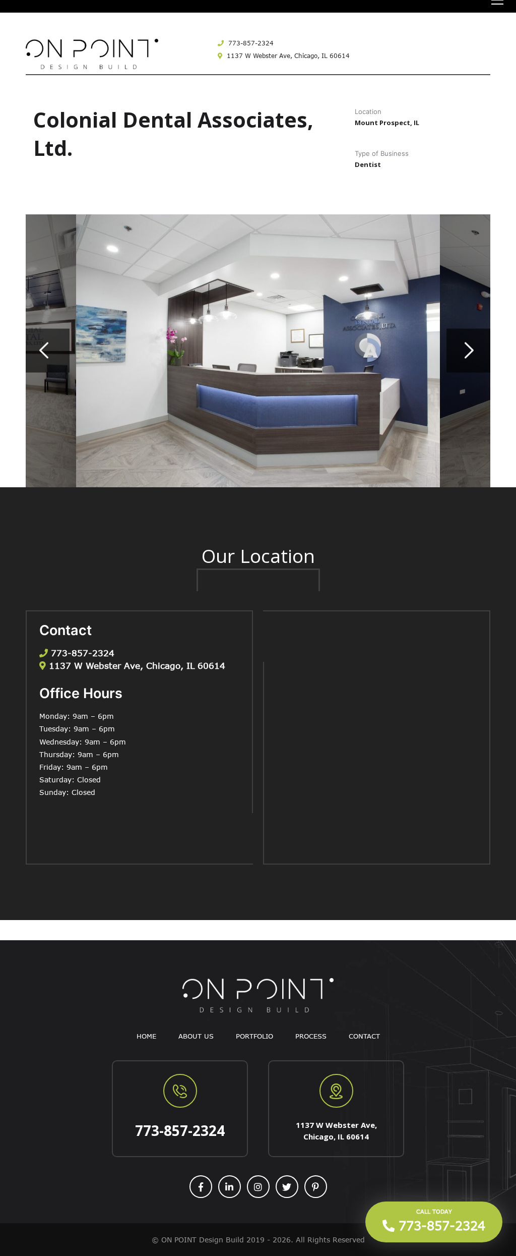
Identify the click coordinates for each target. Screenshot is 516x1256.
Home (146, 1036)
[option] (258, 351)
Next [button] (468, 351)
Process (311, 1036)
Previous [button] (48, 351)
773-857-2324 (250, 42)
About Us (196, 1036)
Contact (364, 1036)
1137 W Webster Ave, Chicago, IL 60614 (287, 55)
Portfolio (254, 1036)
